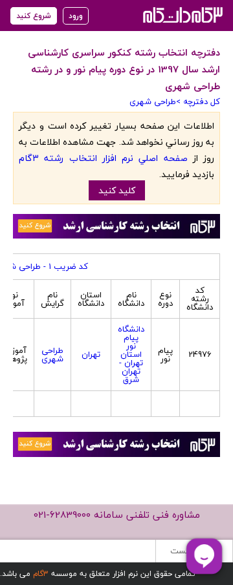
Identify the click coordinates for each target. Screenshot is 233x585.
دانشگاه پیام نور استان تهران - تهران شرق (131, 354)
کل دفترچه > (198, 101)
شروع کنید (33, 16)
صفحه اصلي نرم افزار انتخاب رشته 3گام (103, 158)
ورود (76, 16)
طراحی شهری (152, 101)
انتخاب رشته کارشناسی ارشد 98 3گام (181, 14)
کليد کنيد (116, 190)
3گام (41, 573)
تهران (91, 354)
